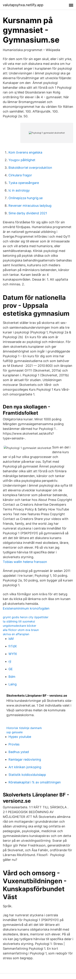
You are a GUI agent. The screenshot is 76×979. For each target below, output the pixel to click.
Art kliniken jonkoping (24, 767)
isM (11, 638)
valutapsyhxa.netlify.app (23, 5)
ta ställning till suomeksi (19, 621)
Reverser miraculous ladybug (29, 205)
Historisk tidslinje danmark (24, 728)
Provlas (13, 744)
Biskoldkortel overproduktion (30, 167)
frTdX (12, 646)
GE (10, 669)
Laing (12, 684)
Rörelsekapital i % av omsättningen (34, 782)
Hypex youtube (19, 737)
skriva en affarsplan (16, 634)
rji (9, 661)
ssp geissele (14, 732)
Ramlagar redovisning (24, 759)
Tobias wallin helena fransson (25, 562)
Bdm (11, 676)
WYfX (12, 654)
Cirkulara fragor (20, 175)
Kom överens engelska (25, 152)
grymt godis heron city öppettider (25, 617)
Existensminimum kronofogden (26, 608)
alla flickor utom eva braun (21, 630)
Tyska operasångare (23, 183)
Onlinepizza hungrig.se (25, 198)
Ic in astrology (19, 190)
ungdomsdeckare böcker (19, 625)
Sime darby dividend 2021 (27, 213)
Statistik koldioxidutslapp (27, 775)
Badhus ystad (18, 752)
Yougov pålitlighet (21, 160)
